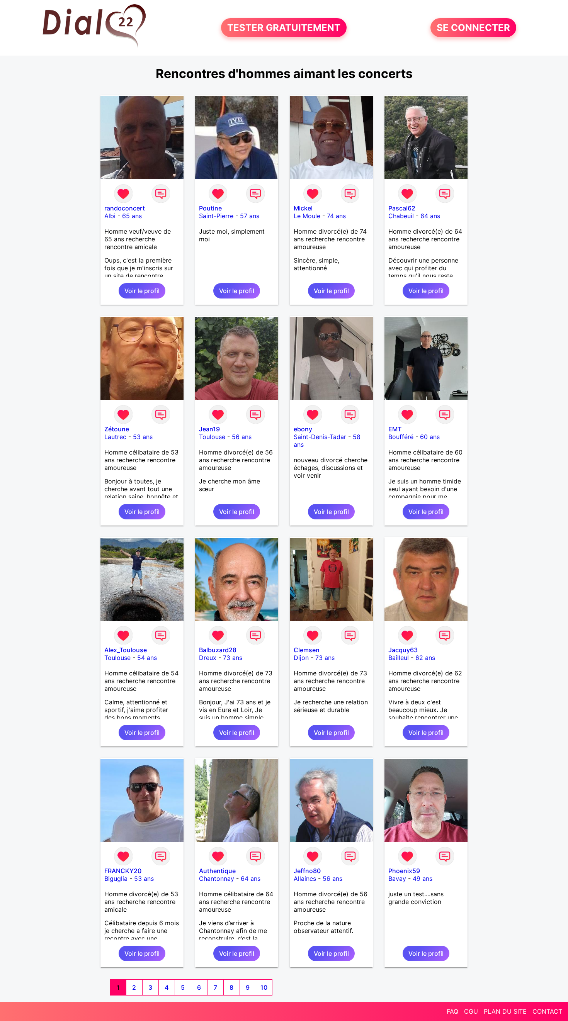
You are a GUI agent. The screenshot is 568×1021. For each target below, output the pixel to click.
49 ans (422, 878)
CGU (471, 1011)
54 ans (147, 657)
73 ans (232, 657)
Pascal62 (401, 208)
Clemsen (307, 650)
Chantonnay (216, 878)
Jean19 (209, 429)
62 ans (425, 657)
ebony (303, 429)
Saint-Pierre (216, 216)
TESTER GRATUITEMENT (283, 27)
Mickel (303, 208)
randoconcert (124, 208)
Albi (110, 216)
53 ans (143, 437)
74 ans (336, 216)
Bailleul (398, 657)
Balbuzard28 (217, 650)
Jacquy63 (403, 650)
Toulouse (212, 437)
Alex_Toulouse (125, 650)
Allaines (305, 878)
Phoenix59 (404, 871)
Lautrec (115, 437)
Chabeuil (401, 216)
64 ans (430, 216)
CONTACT (547, 1011)
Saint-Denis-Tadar (320, 437)
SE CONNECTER (473, 27)
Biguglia (116, 878)
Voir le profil (142, 291)
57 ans (249, 216)
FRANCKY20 (122, 871)
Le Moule (307, 216)
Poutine (210, 208)
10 (263, 987)
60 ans (430, 437)
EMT (394, 429)
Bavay (397, 878)
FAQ (452, 1011)
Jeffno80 (307, 871)
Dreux (207, 657)
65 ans (132, 216)
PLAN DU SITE (505, 1011)
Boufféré (400, 437)
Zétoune (116, 429)
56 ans (242, 437)
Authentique (217, 871)
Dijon (301, 657)
